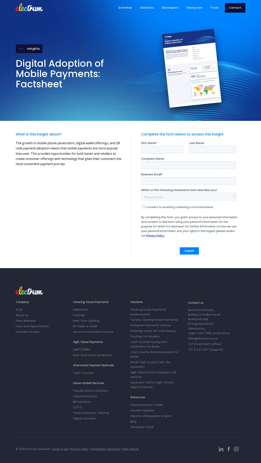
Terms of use (59, 449)
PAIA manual (131, 449)
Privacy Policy (79, 449)
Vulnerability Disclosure (105, 449)
